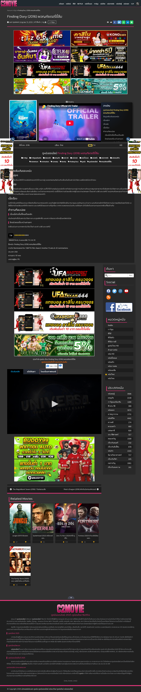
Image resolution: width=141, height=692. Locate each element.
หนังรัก (110, 451)
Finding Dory (73, 161)
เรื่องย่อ (106, 124)
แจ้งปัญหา (31, 372)
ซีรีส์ (74, 4)
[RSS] (108, 297)
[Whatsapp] (123, 22)
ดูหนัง (84, 161)
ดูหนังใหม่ (24, 664)
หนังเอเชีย (112, 370)
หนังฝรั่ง (95, 158)
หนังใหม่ (68, 4)
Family (63, 161)
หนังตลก (126, 4)
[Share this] (115, 22)
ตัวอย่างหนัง (112, 350)
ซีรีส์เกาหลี (112, 342)
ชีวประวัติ (111, 406)
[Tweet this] (119, 22)
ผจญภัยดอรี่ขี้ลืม (106, 161)
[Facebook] (108, 291)
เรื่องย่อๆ (106, 120)
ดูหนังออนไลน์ (93, 161)
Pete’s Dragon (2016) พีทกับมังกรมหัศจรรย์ (80, 489)
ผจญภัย (57, 158)
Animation (45, 161)
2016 (28, 145)
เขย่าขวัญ (111, 463)
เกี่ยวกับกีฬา (112, 459)
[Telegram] (127, 22)
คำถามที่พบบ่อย (109, 131)
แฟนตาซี (111, 430)
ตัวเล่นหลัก (15, 372)
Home (9, 10)
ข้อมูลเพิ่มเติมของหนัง (111, 116)
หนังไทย (102, 4)
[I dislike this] (60, 366)
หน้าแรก (61, 4)
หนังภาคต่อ (110, 4)
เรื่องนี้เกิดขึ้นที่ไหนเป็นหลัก (114, 135)
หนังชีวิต (111, 418)
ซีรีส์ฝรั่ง (111, 338)
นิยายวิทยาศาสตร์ (115, 455)
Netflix (80, 4)
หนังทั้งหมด (88, 4)
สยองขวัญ (112, 439)
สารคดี (110, 422)
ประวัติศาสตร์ (113, 435)
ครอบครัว (48, 158)
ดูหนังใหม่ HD (113, 346)
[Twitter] (114, 291)
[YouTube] (126, 291)
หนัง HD (66, 158)
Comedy (55, 161)
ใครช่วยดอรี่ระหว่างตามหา (114, 139)
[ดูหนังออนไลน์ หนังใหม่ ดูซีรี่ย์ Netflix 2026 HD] (9, 4)
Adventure (34, 161)
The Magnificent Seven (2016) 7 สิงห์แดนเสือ (29, 489)
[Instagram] (120, 291)
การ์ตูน (96, 4)
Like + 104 (53, 366)
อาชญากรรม (113, 414)
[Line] (131, 22)
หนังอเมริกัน (116, 158)
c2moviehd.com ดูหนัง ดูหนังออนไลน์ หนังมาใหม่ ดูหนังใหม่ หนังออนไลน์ (47, 689)
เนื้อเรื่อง (106, 128)
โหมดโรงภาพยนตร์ (48, 372)
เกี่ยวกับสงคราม (114, 467)
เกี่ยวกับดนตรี (113, 443)
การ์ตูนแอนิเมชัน (36, 158)
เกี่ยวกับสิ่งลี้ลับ (113, 447)
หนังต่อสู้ (119, 4)
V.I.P (132, 4)
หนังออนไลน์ (15, 649)
